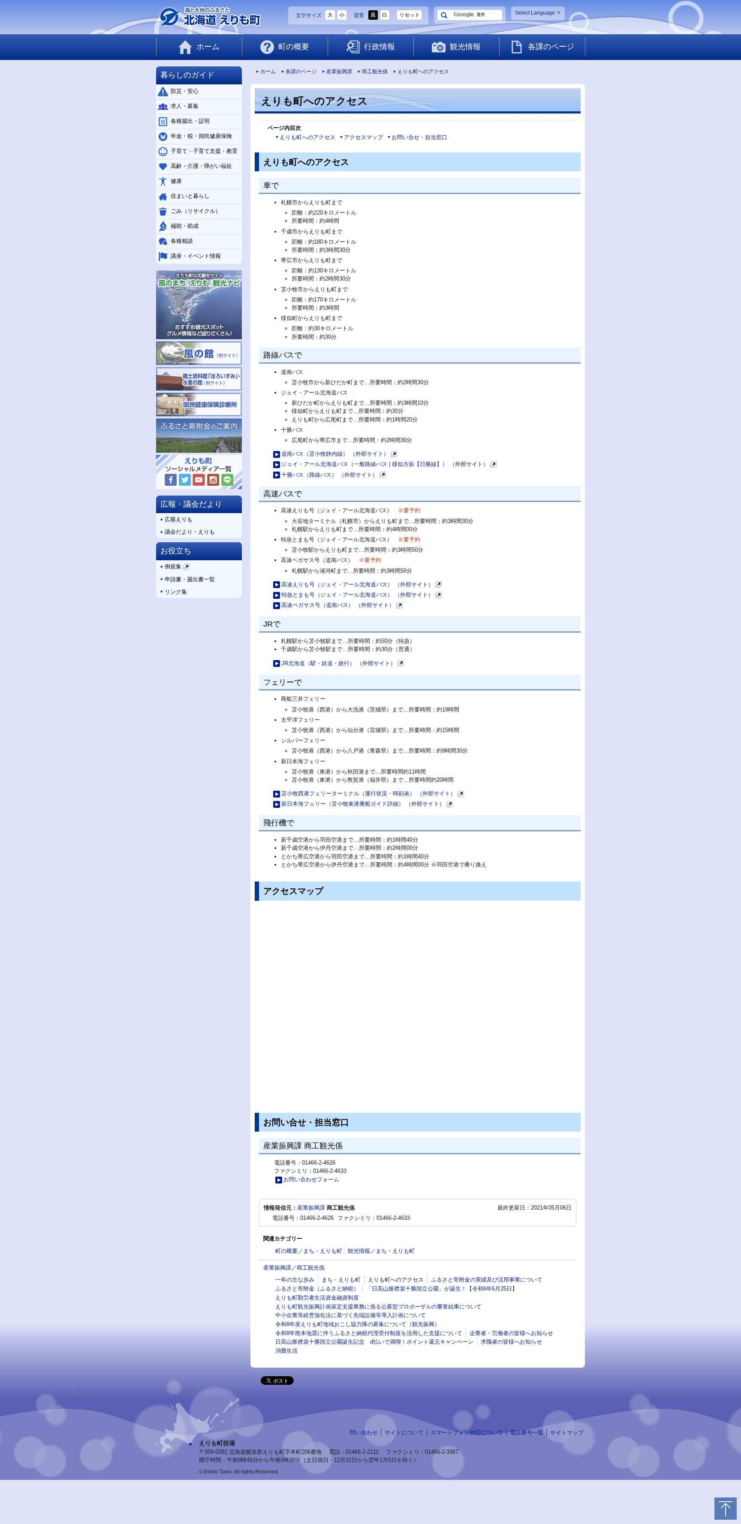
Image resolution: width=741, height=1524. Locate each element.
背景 (359, 15)
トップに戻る (725, 1508)
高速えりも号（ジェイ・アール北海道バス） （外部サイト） (360, 585)
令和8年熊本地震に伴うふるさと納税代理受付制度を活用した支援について (368, 1333)
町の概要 (293, 46)
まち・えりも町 (341, 1279)
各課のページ (551, 46)
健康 (176, 181)
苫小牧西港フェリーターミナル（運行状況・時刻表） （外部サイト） (372, 794)
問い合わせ (364, 1432)
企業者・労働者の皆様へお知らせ (511, 1333)
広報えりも (179, 519)
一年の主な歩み (294, 1279)
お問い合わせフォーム (311, 1179)
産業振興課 (339, 71)
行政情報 (379, 46)
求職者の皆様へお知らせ (511, 1342)
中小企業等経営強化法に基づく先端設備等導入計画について (350, 1315)
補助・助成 (185, 226)
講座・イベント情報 (196, 256)
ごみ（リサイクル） (196, 211)
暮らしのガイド (187, 75)
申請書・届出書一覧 (190, 579)
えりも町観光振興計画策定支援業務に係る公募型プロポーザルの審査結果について (378, 1306)
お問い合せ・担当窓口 (419, 137)
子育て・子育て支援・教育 (204, 151)
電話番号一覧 (526, 1432)
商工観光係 (375, 71)
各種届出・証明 (190, 121)
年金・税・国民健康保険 (201, 136)
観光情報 (465, 46)
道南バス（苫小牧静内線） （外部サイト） (338, 455)
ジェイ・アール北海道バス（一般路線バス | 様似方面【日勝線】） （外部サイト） (388, 465)
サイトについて (404, 1432)
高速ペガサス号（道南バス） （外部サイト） (341, 606)
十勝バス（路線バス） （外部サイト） (333, 476)
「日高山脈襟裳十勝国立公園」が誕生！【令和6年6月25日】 (442, 1288)
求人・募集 (185, 106)
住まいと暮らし (190, 196)
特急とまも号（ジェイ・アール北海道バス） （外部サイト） (360, 596)
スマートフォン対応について (467, 1432)
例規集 (176, 568)
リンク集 (176, 592)
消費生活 (286, 1351)
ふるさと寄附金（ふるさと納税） (317, 1288)
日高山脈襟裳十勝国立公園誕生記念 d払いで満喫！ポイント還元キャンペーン (374, 1342)
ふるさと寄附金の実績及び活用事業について (486, 1279)
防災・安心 (185, 91)
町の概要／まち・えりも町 (308, 1251)
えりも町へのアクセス (307, 137)
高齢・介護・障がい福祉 (201, 166)
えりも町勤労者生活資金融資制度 (317, 1297)
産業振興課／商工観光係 (294, 1267)
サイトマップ (567, 1432)
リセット (409, 15)
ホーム (208, 46)
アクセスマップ (363, 137)
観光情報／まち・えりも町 (381, 1251)
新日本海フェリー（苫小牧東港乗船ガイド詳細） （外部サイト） (366, 805)
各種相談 (182, 241)
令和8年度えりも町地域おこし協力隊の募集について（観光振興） (357, 1324)
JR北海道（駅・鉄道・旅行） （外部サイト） (342, 664)
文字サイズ (309, 15)
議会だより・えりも (190, 532)
